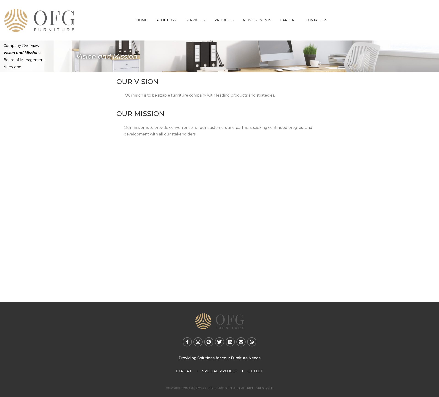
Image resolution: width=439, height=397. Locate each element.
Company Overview (21, 45)
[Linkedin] (230, 341)
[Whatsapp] (251, 341)
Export (184, 371)
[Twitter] (219, 341)
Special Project (219, 371)
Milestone (12, 67)
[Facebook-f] (187, 341)
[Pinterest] (208, 341)
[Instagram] (198, 341)
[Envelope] (241, 341)
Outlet (255, 371)
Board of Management (24, 60)
